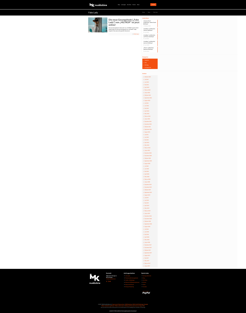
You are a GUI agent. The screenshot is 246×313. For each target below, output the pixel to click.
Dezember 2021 (148, 121)
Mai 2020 (146, 171)
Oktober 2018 (147, 221)
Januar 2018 (147, 242)
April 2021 (146, 142)
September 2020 (148, 160)
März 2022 (146, 113)
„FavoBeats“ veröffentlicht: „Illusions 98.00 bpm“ (149, 29)
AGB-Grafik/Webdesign (138, 304)
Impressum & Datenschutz (118, 304)
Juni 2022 (146, 105)
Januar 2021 (147, 150)
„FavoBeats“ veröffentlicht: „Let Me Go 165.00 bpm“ (149, 35)
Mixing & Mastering (129, 286)
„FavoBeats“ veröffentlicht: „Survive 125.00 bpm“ (149, 42)
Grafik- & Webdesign (130, 280)
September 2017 (148, 252)
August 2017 (147, 255)
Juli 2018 (146, 229)
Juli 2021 (146, 134)
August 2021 (147, 132)
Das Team (145, 280)
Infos (145, 62)
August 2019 (147, 195)
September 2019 (148, 192)
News (149, 12)
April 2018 (146, 237)
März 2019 (146, 208)
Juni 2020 (146, 168)
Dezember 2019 (148, 184)
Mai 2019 (146, 202)
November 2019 (148, 187)
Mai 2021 (146, 139)
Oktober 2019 (147, 189)
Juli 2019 (146, 197)
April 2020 (146, 174)
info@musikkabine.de (111, 278)
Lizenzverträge (138, 305)
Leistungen (127, 275)
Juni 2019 (146, 200)
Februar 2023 (147, 90)
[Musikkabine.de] (98, 4)
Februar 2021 (147, 147)
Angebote (146, 60)
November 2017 (148, 247)
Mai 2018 (146, 234)
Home (143, 12)
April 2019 (146, 205)
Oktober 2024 (147, 76)
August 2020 (147, 163)
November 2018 (148, 218)
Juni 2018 (146, 231)
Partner (144, 282)
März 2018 (146, 239)
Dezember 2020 (148, 153)
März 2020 (146, 176)
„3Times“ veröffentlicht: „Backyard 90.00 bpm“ (148, 48)
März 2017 (146, 260)
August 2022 (147, 100)
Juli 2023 (146, 79)
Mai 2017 (146, 258)
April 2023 (146, 87)
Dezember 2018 (148, 216)
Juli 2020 (146, 166)
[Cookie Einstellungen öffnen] (2, 311)
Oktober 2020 (147, 158)
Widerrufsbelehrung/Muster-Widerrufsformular (112, 305)
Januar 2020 (147, 181)
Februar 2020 (147, 179)
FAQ (144, 305)
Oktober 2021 (147, 126)
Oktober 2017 (147, 250)
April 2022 (146, 111)
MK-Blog (146, 65)
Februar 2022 (147, 116)
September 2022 (148, 97)
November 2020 (148, 155)
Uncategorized (147, 67)
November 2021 (148, 124)
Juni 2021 (146, 137)
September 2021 (148, 129)
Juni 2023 (146, 82)
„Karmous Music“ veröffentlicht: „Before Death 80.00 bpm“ (149, 22)
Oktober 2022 (147, 95)
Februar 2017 (147, 263)
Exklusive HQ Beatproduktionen (132, 282)
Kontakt (145, 286)
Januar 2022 (147, 118)
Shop (144, 278)
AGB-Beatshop (128, 304)
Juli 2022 (146, 103)
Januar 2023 (147, 92)
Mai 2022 (146, 108)
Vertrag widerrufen (147, 275)
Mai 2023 (146, 84)
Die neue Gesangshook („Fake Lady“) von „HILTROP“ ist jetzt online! (124, 22)
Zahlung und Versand (129, 305)
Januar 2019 (147, 213)
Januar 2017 (147, 265)
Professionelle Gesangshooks (131, 278)
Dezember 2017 (148, 244)
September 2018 (148, 223)
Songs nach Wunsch (129, 284)
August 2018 (147, 226)
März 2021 (146, 145)
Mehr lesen (136, 34)
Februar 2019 (147, 210)
